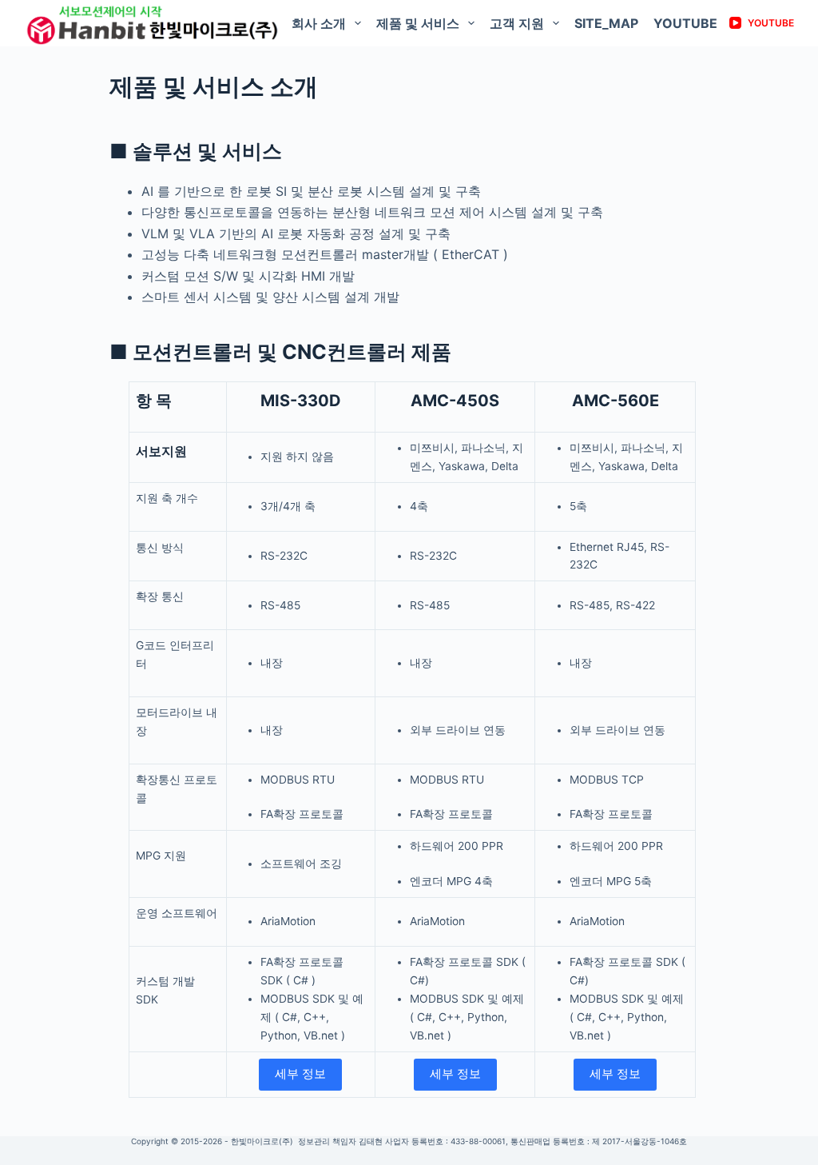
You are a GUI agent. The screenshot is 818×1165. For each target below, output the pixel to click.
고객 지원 (517, 23)
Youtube (685, 23)
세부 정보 (300, 1073)
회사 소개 (319, 23)
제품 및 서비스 (417, 23)
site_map (606, 23)
